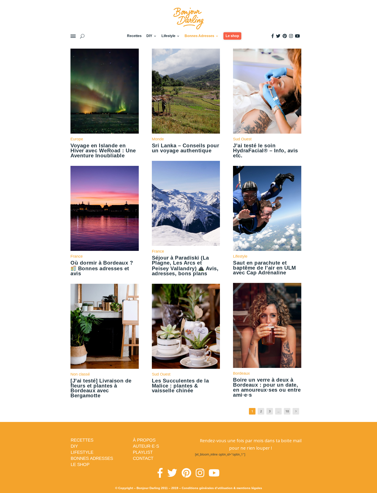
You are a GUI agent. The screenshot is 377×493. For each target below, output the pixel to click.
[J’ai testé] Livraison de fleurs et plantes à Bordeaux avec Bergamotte (101, 388)
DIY (149, 36)
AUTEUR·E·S (146, 446)
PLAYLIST (143, 452)
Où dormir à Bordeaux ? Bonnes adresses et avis (101, 268)
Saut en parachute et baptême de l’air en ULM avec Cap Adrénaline (264, 268)
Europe (76, 139)
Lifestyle (168, 36)
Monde (158, 139)
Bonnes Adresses (199, 36)
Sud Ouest (161, 374)
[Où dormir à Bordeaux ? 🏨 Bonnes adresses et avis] (104, 208)
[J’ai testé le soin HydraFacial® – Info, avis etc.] (267, 91)
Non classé (80, 374)
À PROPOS (144, 440)
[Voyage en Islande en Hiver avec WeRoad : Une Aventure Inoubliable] (104, 91)
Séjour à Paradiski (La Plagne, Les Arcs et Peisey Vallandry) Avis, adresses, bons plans (185, 265)
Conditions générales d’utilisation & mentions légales (222, 488)
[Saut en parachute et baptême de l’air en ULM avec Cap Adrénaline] (267, 208)
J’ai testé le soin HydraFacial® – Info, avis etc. (265, 150)
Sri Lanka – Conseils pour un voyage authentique (185, 148)
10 (287, 411)
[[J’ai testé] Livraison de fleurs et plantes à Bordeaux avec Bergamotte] (104, 326)
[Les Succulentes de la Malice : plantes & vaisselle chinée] (186, 326)
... (278, 411)
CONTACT (143, 458)
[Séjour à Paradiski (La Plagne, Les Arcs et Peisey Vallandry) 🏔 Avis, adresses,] (186, 203)
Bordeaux (241, 373)
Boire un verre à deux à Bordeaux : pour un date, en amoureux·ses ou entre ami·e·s (267, 387)
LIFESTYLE (82, 452)
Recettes (134, 36)
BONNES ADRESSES (92, 458)
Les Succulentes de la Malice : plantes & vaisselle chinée (180, 386)
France (76, 256)
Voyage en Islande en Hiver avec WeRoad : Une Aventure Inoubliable (103, 150)
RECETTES (82, 440)
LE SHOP (80, 464)
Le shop (232, 36)
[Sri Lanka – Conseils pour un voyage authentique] (186, 91)
